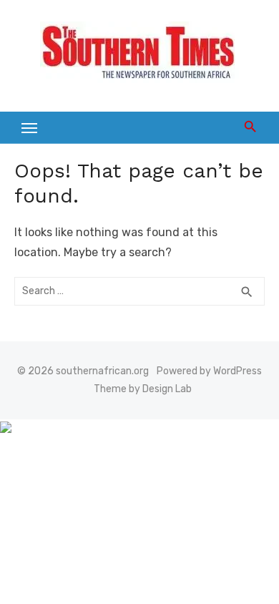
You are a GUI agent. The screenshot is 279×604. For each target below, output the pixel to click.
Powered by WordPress (209, 371)
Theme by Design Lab (143, 389)
